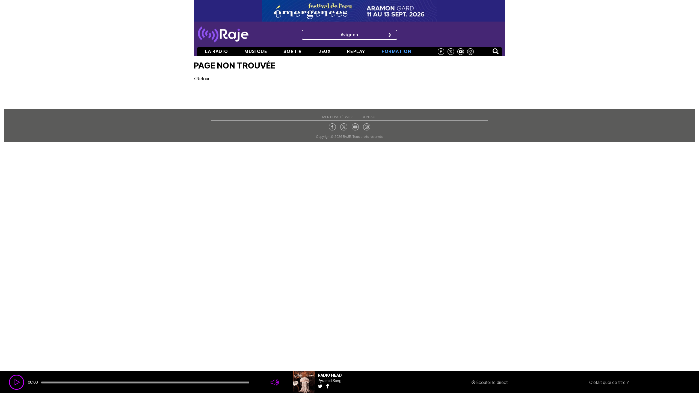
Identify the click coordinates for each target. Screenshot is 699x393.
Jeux (324, 51)
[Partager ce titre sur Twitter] (322, 386)
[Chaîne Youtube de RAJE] (461, 51)
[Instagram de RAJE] (470, 51)
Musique (255, 51)
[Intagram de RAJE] (366, 126)
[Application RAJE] (465, 34)
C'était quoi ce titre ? (609, 382)
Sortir (292, 51)
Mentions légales (337, 117)
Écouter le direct (491, 382)
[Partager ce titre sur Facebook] (329, 386)
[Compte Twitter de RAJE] (451, 51)
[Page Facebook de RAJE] (441, 51)
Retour (202, 78)
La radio (216, 51)
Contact (369, 117)
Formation (396, 51)
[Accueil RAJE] (223, 32)
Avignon (350, 34)
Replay (356, 51)
